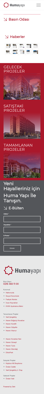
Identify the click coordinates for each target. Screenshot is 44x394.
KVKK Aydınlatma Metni (14, 306)
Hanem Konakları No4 (13, 339)
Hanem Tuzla (10, 345)
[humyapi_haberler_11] (35, 52)
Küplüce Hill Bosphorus (14, 363)
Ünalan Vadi (10, 378)
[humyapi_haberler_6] (35, 46)
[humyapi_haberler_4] (22, 46)
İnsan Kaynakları (12, 303)
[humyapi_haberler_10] (28, 52)
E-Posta (7, 236)
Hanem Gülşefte (11, 327)
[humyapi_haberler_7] (8, 52)
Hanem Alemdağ (11, 349)
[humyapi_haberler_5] (28, 46)
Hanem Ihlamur (11, 330)
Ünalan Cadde (11, 367)
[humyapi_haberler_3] (15, 46)
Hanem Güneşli (11, 342)
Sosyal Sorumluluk (12, 296)
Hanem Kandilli (11, 324)
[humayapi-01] (18, 5)
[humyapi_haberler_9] (22, 52)
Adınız (6, 214)
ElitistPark (9, 352)
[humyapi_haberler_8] (15, 52)
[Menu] (37, 5)
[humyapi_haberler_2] (8, 46)
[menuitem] (37, 5)
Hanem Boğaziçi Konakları (15, 320)
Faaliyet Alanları (11, 299)
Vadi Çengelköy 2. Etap (14, 370)
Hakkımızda (10, 292)
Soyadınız (7, 225)
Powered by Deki (9, 386)
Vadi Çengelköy (11, 317)
